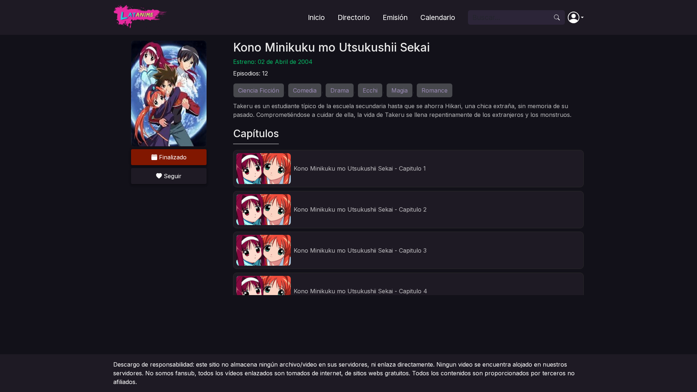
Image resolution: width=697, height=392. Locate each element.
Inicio (316, 17)
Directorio (354, 17)
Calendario (437, 17)
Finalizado (172, 157)
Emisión (395, 17)
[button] (576, 17)
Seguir (172, 176)
